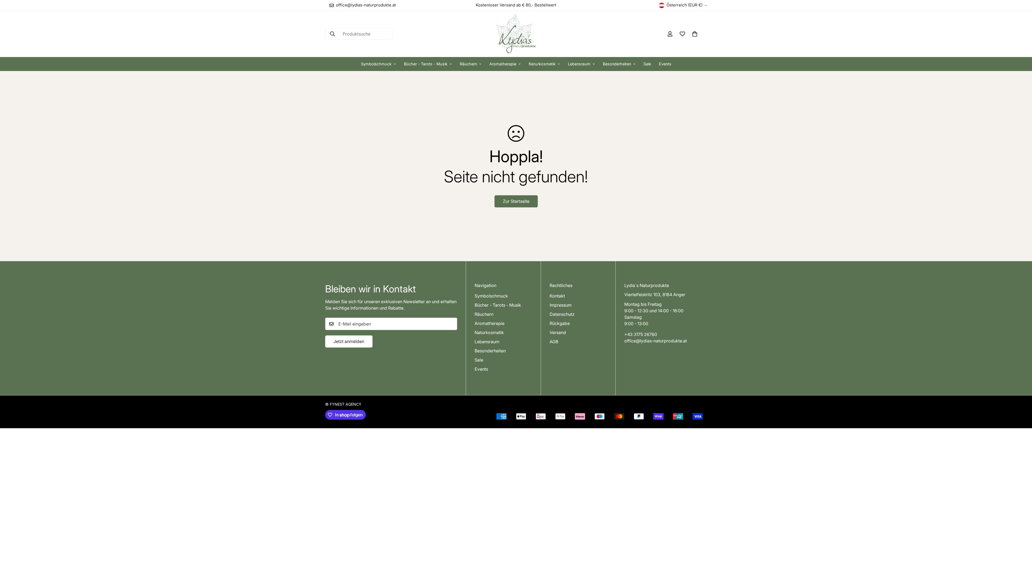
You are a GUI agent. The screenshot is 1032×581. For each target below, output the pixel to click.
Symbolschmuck (376, 64)
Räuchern (468, 64)
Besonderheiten (617, 64)
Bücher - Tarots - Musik (425, 64)
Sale (647, 64)
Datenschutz (562, 314)
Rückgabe (560, 323)
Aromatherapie (502, 64)
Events (665, 64)
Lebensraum (579, 64)
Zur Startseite (516, 201)
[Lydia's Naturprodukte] (516, 34)
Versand (558, 332)
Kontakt (557, 296)
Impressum (561, 305)
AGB (554, 341)
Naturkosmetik (542, 64)
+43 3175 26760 (640, 334)
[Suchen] (332, 34)
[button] (695, 34)
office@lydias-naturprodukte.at (655, 340)
